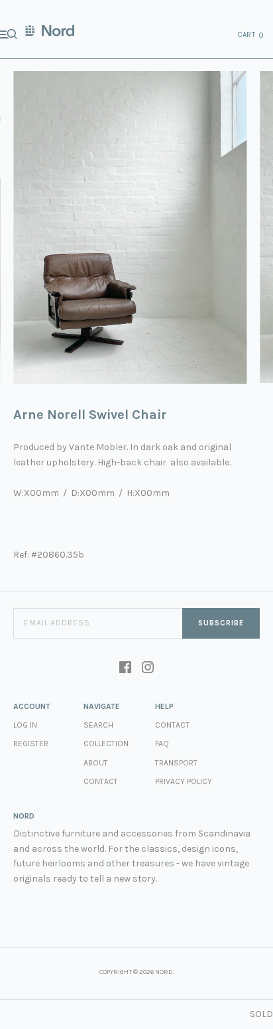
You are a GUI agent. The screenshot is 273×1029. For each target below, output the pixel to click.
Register (30, 743)
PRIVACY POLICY (183, 781)
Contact (100, 781)
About (95, 762)
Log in (25, 725)
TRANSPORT (176, 762)
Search (98, 725)
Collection (106, 743)
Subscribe (221, 623)
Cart (251, 35)
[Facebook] (125, 668)
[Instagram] (148, 668)
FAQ (162, 743)
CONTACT (172, 725)
